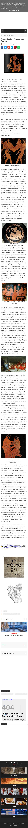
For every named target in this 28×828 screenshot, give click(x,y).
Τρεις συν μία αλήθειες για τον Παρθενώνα (13, 635)
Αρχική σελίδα (6, 35)
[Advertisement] (14, 20)
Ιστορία (14, 785)
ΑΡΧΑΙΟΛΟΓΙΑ (14, 633)
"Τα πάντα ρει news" (17, 823)
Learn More (12, 10)
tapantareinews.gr (14, 825)
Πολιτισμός (14, 796)
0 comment (23, 44)
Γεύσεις (14, 806)
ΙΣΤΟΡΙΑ (12, 35)
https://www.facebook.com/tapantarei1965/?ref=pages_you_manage (21, 694)
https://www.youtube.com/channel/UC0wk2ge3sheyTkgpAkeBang (7, 694)
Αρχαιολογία (14, 775)
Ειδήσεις (14, 816)
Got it (17, 10)
